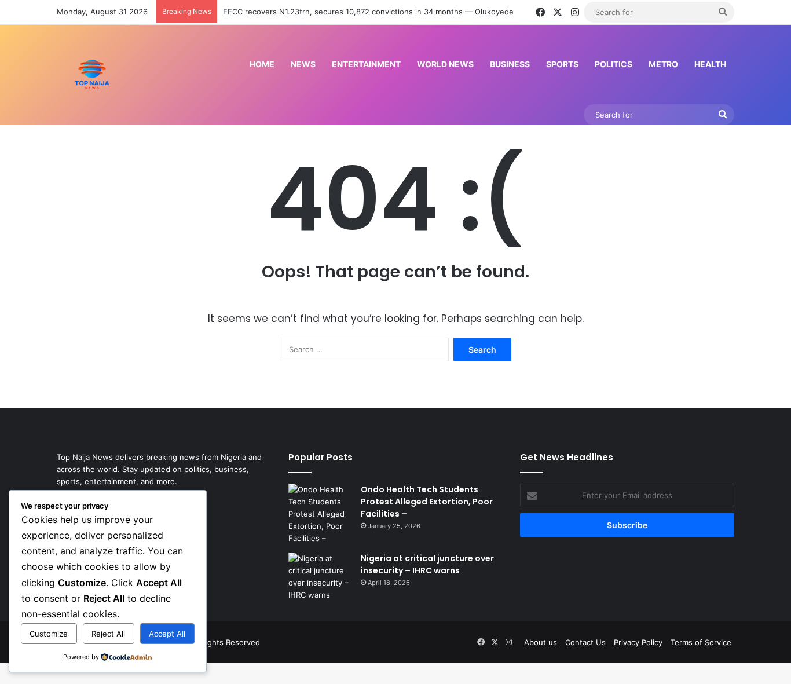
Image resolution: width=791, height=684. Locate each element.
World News (445, 64)
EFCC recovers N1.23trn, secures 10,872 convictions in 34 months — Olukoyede (368, 11)
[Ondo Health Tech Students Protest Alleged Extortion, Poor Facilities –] (320, 514)
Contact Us (585, 642)
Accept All (167, 633)
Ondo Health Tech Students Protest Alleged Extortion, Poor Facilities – (427, 502)
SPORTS (562, 64)
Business (510, 64)
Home (262, 64)
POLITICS (613, 64)
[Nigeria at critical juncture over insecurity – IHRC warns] (320, 577)
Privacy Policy (638, 642)
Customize (49, 633)
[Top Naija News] (92, 74)
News (303, 64)
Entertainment (366, 64)
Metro (663, 64)
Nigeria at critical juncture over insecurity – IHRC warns (427, 564)
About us (540, 642)
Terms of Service (701, 642)
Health (710, 64)
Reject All (108, 633)
